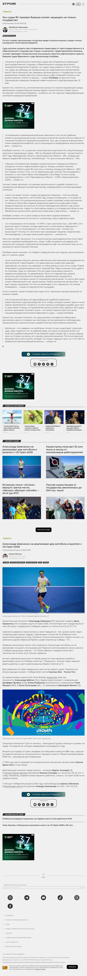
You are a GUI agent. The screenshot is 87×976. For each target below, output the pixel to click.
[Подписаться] (83, 887)
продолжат (52, 677)
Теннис (46, 562)
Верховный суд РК (9, 36)
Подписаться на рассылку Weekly (15, 885)
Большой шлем (32, 562)
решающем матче (13, 786)
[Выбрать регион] (73, 4)
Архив (8, 924)
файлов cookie (40, 969)
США (40, 562)
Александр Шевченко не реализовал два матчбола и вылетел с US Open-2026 (19, 449)
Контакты (9, 933)
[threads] (76, 897)
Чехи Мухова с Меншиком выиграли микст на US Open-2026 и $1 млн (37, 825)
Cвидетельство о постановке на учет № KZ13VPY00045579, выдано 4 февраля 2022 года (27, 960)
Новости (7, 11)
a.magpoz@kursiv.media (17, 558)
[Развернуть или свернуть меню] (83, 4)
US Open (5, 562)
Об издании (9, 915)
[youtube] (43, 897)
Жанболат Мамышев (18, 27)
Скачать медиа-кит (12, 942)
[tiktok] (60, 897)
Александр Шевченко (17, 562)
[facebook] (10, 906)
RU (78, 4)
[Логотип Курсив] (9, 4)
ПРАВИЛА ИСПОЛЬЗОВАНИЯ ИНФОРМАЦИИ (18, 937)
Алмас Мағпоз (15, 554)
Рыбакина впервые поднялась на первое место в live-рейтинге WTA (37, 819)
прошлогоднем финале (15, 773)
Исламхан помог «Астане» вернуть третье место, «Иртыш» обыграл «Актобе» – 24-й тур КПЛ (20, 489)
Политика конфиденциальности (16, 920)
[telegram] (26, 897)
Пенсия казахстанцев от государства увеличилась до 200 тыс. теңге (64, 487)
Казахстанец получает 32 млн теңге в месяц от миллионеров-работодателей (64, 449)
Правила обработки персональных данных (20, 929)
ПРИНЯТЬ (72, 967)
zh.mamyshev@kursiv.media (18, 31)
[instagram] (10, 897)
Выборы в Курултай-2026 (13, 946)
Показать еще (43, 530)
